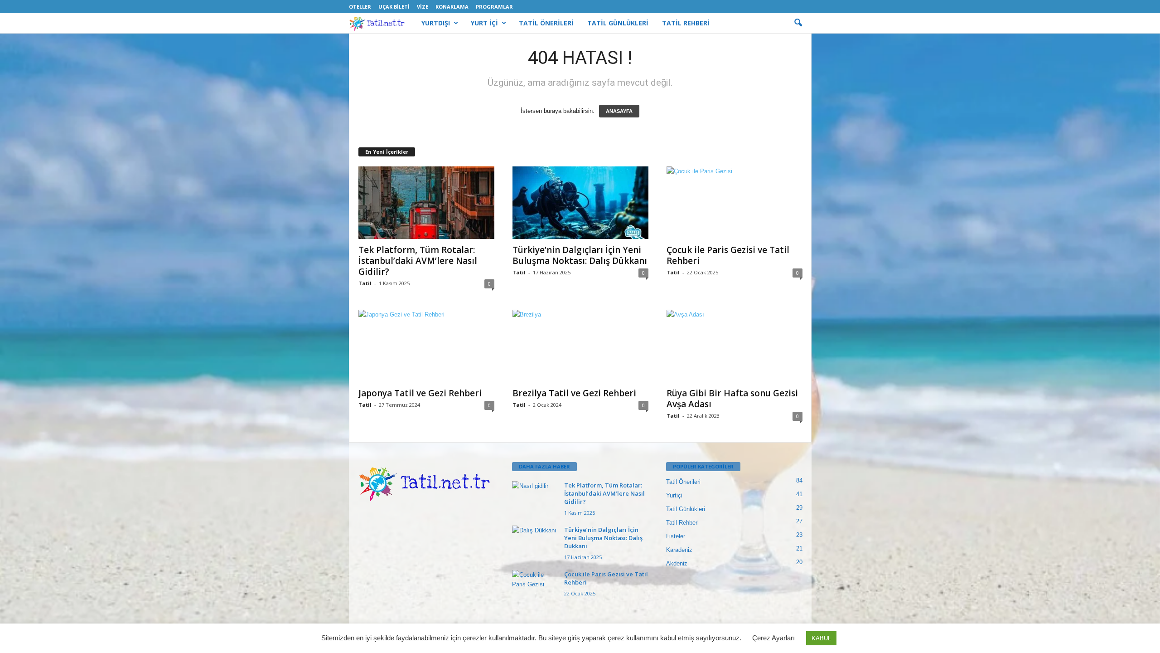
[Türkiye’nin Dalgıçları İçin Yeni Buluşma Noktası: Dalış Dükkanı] (580, 202)
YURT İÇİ (484, 23)
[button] (798, 23)
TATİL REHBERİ (686, 23)
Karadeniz (679, 549)
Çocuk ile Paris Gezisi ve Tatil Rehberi (728, 255)
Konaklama (452, 6)
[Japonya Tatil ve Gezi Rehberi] (426, 346)
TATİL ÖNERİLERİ (546, 23)
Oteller (360, 6)
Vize (422, 6)
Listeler (675, 536)
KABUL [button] (821, 638)
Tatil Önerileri (683, 481)
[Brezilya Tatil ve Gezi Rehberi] (580, 346)
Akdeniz (676, 563)
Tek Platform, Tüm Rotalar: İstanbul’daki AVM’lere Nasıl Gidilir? (417, 261)
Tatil (365, 283)
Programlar (494, 6)
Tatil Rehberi (682, 522)
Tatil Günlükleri (685, 509)
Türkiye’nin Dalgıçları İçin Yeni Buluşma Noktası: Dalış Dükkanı (579, 255)
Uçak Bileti (394, 6)
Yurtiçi (674, 495)
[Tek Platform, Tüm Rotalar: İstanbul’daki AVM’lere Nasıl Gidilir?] (426, 202)
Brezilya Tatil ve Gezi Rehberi (574, 393)
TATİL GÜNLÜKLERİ (617, 23)
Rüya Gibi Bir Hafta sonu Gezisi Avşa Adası (732, 398)
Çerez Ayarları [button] (773, 638)
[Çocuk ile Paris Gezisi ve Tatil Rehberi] (734, 202)
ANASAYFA (619, 111)
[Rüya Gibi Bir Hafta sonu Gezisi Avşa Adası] (734, 346)
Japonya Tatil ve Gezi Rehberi (420, 393)
